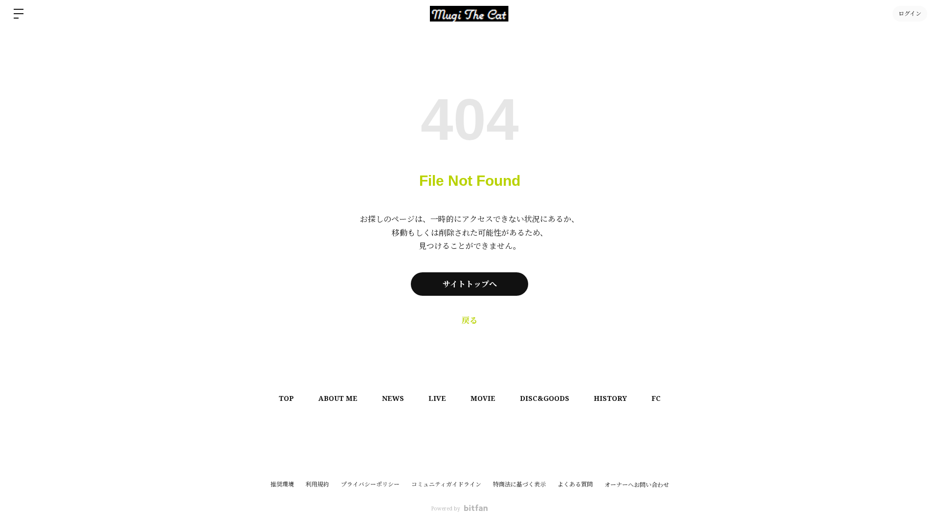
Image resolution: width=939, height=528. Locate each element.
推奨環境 (282, 484)
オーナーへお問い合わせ (636, 485)
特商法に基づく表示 (519, 484)
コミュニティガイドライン (446, 484)
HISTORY (610, 398)
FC (656, 398)
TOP (286, 398)
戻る (469, 320)
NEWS (393, 398)
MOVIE (482, 398)
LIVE (437, 398)
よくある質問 (575, 484)
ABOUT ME (338, 398)
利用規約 (317, 484)
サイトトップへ (470, 284)
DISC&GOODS (544, 398)
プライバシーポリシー (370, 484)
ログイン (909, 13)
